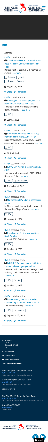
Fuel (18, 280)
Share (9, 92)
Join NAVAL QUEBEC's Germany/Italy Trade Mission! (19, 396)
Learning (20, 310)
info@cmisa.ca (10, 356)
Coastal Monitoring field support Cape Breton (16, 380)
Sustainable (21, 181)
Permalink (21, 92)
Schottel (11, 78)
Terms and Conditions (12, 360)
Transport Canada (16, 81)
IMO (22, 78)
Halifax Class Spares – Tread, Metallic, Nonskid (17, 371)
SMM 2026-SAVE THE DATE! (11, 405)
